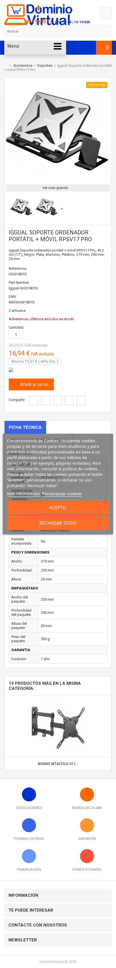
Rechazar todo (57, 523)
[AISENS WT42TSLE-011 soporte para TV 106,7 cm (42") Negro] (58, 697)
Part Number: (19, 282)
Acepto (57, 507)
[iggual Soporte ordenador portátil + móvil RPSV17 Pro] (21, 217)
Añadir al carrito (33, 384)
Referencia (17, 268)
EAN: (13, 296)
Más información (23, 493)
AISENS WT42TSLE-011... (58, 764)
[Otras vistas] (7, 207)
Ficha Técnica (25, 427)
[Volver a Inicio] (5, 65)
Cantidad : (17, 327)
